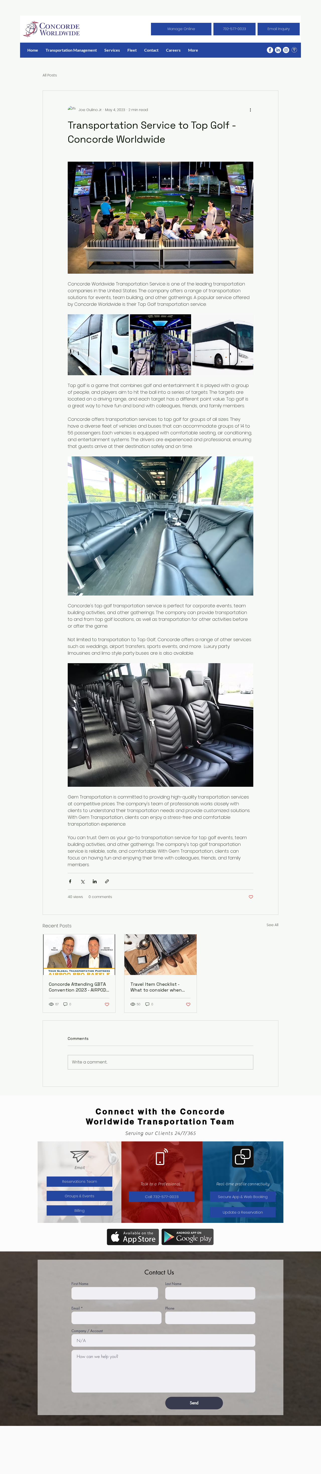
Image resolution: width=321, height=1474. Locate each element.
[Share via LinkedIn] (94, 881)
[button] (112, 50)
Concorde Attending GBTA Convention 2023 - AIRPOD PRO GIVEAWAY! (77, 987)
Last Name (173, 1284)
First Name (79, 1284)
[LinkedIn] (278, 50)
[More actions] (250, 110)
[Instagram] (286, 50)
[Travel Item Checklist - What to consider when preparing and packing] (160, 954)
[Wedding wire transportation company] (294, 50)
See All (272, 924)
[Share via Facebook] (70, 881)
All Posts (50, 75)
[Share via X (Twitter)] (82, 881)
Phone (169, 1308)
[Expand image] (98, 344)
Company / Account (87, 1331)
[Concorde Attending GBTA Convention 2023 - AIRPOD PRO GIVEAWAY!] (79, 954)
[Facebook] (270, 50)
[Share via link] (107, 881)
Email (75, 1308)
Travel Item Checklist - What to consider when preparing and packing (156, 987)
